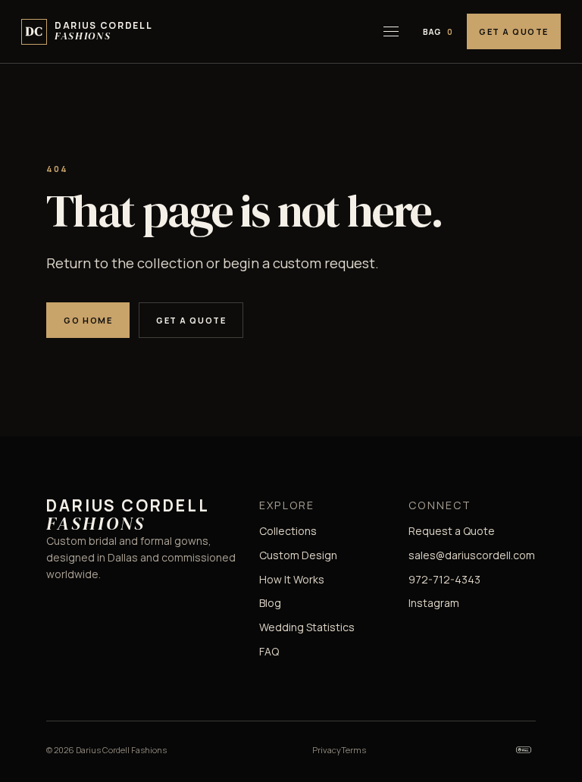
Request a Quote (451, 531)
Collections (288, 531)
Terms (353, 749)
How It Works (291, 579)
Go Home (88, 320)
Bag (438, 32)
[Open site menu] (391, 31)
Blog (270, 603)
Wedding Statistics (307, 627)
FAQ (269, 651)
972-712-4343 (444, 579)
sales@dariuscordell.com (471, 555)
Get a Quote (514, 31)
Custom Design (298, 555)
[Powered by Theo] (524, 750)
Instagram (433, 603)
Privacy (326, 749)
